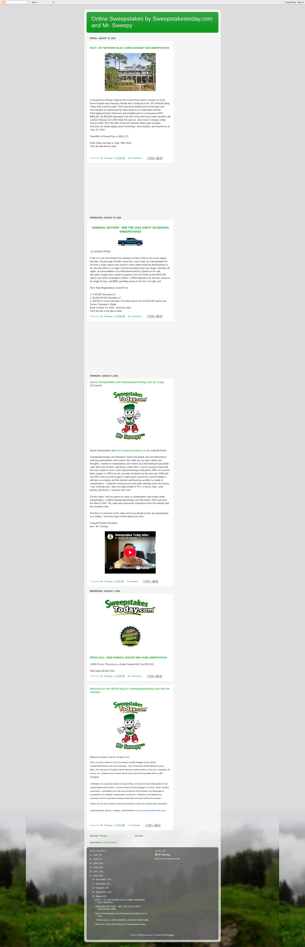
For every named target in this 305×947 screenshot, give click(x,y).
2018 (96, 867)
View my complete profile (167, 859)
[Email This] (148, 158)
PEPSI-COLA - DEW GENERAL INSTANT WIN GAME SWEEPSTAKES (128, 657)
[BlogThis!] (151, 158)
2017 (96, 871)
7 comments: (134, 825)
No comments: (135, 158)
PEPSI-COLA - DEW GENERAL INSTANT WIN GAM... (122, 920)
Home (139, 835)
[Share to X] (154, 158)
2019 (96, 863)
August (99, 896)
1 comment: (133, 581)
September (102, 892)
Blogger (170, 935)
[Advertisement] (130, 190)
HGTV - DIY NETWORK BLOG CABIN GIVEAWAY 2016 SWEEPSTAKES (129, 48)
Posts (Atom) (110, 842)
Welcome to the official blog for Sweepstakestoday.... (121, 924)
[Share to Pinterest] (161, 158)
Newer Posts (98, 835)
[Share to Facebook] (157, 158)
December (101, 879)
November (101, 884)
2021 (96, 855)
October (100, 888)
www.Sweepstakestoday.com (131, 450)
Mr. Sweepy (164, 854)
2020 (96, 859)
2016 (96, 876)
